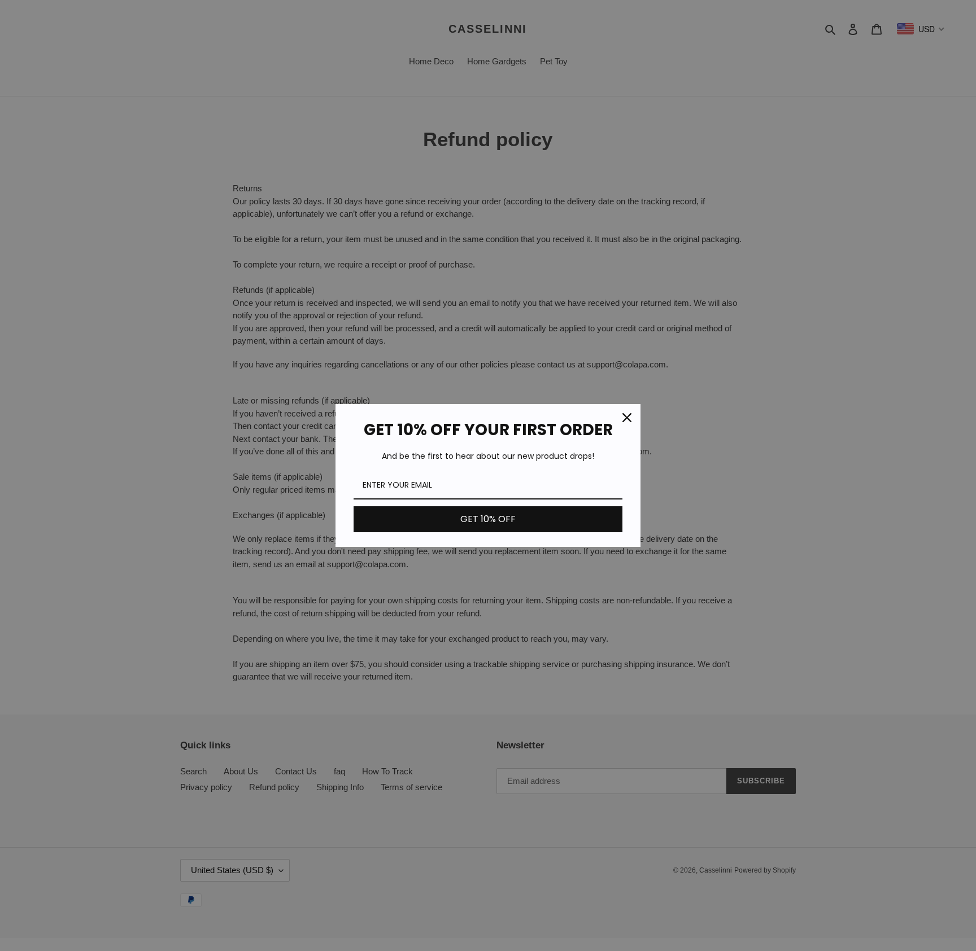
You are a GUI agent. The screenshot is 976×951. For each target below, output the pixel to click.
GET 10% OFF (488, 518)
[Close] (626, 417)
